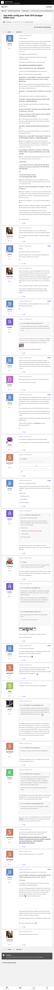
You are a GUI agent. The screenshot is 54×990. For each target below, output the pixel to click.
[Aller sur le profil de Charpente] (9, 560)
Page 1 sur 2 (18, 32)
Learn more (2, 2)
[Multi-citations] (19, 223)
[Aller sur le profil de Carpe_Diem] (9, 230)
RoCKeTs (9, 327)
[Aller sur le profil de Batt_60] (9, 703)
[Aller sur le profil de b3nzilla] (4, 22)
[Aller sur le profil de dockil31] (9, 379)
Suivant (9, 32)
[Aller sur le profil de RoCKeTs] (9, 321)
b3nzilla (9, 22)
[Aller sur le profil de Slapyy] (9, 685)
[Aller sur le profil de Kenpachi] (9, 772)
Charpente (10, 566)
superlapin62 (9, 463)
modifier (21, 819)
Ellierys (10, 445)
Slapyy (10, 691)
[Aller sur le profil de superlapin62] (9, 457)
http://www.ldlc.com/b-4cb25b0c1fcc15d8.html (30, 65)
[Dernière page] (13, 32)
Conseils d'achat (29, 22)
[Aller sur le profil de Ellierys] (9, 439)
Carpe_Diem (10, 236)
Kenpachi (9, 778)
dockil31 (9, 385)
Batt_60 (10, 709)
